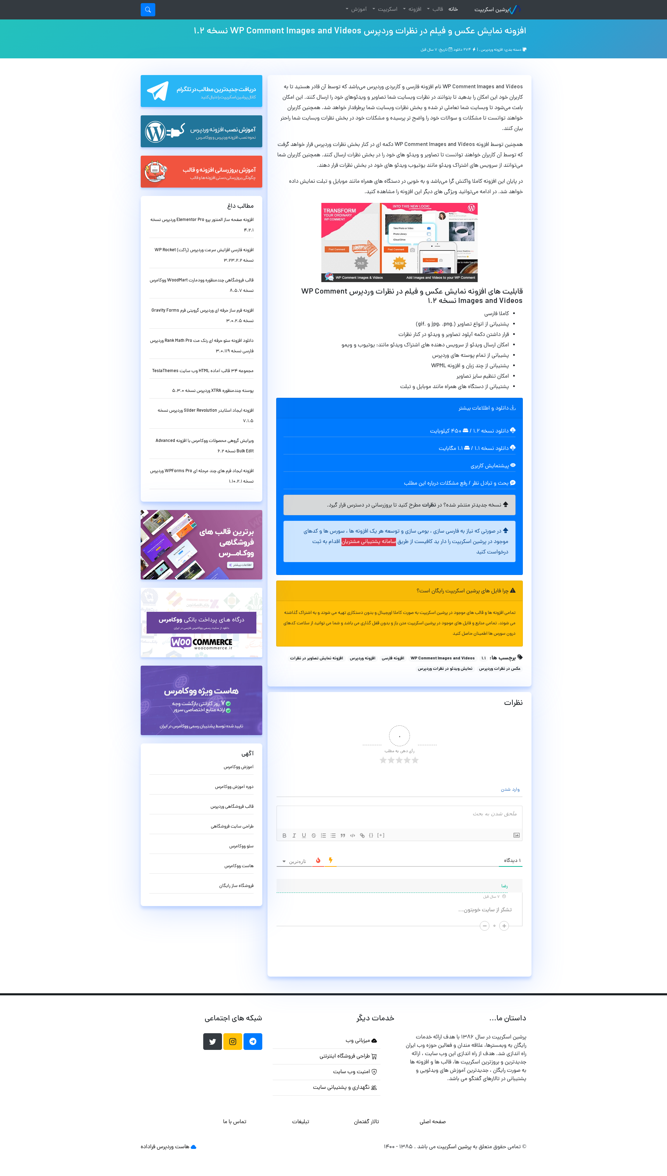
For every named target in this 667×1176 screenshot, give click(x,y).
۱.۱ (483, 659)
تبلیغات (300, 1122)
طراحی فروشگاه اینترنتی (345, 1056)
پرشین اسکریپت (492, 10)
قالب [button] (437, 10)
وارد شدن (511, 789)
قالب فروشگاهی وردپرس (232, 807)
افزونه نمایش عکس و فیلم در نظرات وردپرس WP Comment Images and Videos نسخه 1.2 (359, 32)
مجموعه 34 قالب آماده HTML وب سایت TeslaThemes (203, 371)
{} (371, 835)
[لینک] (362, 835)
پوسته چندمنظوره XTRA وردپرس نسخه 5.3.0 (213, 391)
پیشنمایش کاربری (490, 466)
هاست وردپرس (173, 1147)
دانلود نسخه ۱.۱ (491, 449)
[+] (381, 835)
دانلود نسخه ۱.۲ (491, 431)
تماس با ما (234, 1122)
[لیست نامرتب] (333, 835)
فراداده (148, 1147)
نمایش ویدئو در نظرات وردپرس (445, 669)
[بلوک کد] (352, 835)
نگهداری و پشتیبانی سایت (342, 1088)
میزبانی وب (358, 1041)
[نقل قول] (343, 835)
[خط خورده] (314, 835)
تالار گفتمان (366, 1122)
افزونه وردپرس (492, 50)
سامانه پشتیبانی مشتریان (368, 542)
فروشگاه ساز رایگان (236, 886)
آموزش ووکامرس (239, 767)
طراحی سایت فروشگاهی (232, 826)
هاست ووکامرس (239, 866)
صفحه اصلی (433, 1122)
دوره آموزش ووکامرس (234, 787)
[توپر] (284, 835)
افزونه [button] (414, 10)
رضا (504, 886)
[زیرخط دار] (304, 835)
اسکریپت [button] (387, 10)
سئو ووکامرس (241, 846)
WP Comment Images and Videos (443, 659)
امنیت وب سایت (352, 1072)
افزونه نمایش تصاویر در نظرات (316, 659)
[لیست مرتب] (323, 835)
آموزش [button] (358, 10)
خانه (452, 9)
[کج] (294, 835)
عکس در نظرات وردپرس (499, 669)
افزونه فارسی (393, 659)
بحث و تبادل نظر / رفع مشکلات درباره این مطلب (457, 483)
